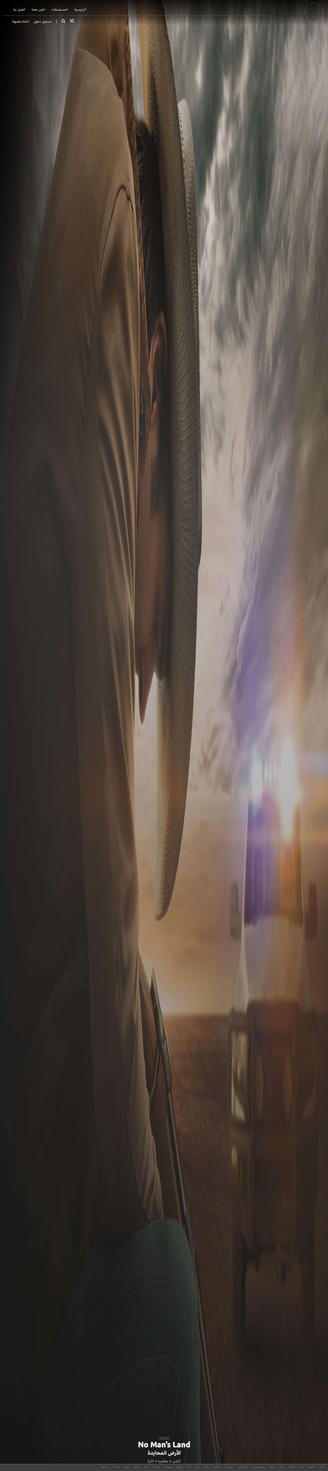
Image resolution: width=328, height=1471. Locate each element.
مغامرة (163, 1461)
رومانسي (229, 1466)
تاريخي (156, 1466)
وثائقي (179, 1466)
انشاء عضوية (20, 21)
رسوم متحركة (258, 1466)
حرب (188, 1466)
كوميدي (291, 1466)
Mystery (105, 1466)
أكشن (321, 1466)
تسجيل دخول (42, 21)
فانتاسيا (216, 1466)
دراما (281, 1466)
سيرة (146, 1466)
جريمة (272, 1466)
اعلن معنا (38, 9)
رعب (301, 1466)
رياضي (136, 1466)
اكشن (176, 1461)
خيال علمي (242, 1466)
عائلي (206, 1466)
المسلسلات (60, 9)
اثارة (150, 1461)
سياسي (116, 1466)
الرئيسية (80, 9)
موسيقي (168, 1466)
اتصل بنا (19, 9)
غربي (126, 1466)
